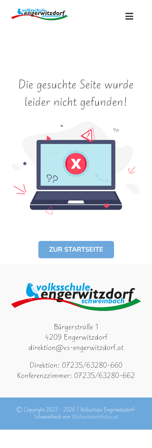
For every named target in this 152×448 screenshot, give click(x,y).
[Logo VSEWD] (39, 12)
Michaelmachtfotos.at (95, 416)
